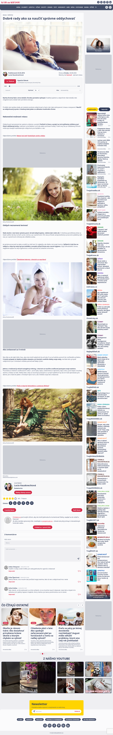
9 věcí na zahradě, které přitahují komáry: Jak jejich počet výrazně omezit (103, 310)
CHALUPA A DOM (103, 491)
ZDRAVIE (49, 7)
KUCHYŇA (100, 524)
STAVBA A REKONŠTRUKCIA (103, 461)
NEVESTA (100, 194)
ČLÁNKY (100, 322)
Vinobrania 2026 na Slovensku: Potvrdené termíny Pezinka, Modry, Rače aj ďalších (103, 156)
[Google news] (63, 726)
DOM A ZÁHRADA (103, 404)
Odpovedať (12, 571)
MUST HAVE (101, 210)
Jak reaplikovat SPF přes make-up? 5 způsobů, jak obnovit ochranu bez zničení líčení (102, 297)
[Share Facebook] (10, 503)
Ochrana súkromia (72, 719)
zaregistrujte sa (47, 521)
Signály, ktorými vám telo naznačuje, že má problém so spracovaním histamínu (103, 247)
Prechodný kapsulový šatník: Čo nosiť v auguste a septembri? (103, 168)
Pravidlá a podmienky (54, 719)
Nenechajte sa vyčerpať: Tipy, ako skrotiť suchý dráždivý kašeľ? (103, 326)
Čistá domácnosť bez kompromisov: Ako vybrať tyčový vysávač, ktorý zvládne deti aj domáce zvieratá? (103, 562)
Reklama (39, 719)
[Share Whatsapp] (15, 503)
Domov (5, 15)
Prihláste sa (17, 517)
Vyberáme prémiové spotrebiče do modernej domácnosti (102, 529)
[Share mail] (32, 503)
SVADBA (86, 7)
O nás (20, 719)
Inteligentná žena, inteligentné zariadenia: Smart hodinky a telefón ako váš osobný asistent (103, 343)
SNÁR (68, 7)
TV (96, 7)
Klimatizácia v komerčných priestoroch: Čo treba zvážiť (102, 481)
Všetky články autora (23, 492)
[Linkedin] (110, 2)
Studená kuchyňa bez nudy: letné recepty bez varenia (103, 542)
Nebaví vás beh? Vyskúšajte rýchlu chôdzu (31, 136)
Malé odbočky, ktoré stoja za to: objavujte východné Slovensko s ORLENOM (103, 361)
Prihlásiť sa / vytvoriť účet (42, 527)
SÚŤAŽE (92, 7)
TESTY (55, 7)
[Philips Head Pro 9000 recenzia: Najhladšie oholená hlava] (98, 669)
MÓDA (73, 7)
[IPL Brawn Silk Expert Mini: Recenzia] (98, 685)
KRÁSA (18, 7)
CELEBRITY (24, 7)
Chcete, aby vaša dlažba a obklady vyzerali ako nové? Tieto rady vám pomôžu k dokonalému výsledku (103, 430)
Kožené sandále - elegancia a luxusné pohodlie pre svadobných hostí (103, 215)
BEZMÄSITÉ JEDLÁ (103, 537)
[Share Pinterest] (23, 503)
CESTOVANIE (79, 7)
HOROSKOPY (61, 7)
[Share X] (19, 503)
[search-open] (110, 7)
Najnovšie (104, 109)
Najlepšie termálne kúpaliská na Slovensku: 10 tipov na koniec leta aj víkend (102, 181)
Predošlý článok (9, 510)
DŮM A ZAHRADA (103, 305)
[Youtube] (101, 2)
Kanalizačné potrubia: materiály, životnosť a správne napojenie (101, 498)
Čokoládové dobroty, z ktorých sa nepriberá (31, 259)
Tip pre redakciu (89, 719)
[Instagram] (104, 2)
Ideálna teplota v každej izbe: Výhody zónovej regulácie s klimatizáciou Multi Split (103, 512)
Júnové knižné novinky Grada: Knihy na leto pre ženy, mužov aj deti (103, 576)
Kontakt (29, 719)
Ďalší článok (77, 510)
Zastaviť (7, 90)
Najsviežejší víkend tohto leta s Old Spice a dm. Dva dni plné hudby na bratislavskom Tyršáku (103, 119)
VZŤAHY (38, 7)
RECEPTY (43, 7)
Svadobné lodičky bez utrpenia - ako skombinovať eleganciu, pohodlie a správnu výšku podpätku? (103, 201)
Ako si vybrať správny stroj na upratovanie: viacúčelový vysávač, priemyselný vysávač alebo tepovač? (103, 447)
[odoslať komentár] (78, 558)
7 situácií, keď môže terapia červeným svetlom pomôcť (103, 232)
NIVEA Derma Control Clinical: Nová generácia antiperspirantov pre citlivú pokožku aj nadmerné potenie (103, 378)
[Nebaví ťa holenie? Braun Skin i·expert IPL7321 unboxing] (70, 685)
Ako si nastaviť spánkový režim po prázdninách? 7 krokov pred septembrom (103, 278)
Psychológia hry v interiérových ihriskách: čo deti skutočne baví (103, 395)
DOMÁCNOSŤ (102, 422)
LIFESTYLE (32, 7)
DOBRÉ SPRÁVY (102, 355)
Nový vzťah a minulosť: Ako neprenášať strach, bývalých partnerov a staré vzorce (103, 265)
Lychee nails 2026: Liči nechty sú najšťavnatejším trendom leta (103, 142)
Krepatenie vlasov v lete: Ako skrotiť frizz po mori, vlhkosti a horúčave (103, 132)
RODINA (100, 273)
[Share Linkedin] (27, 503)
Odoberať (77, 711)
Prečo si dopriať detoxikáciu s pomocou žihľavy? (33, 386)
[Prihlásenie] (106, 7)
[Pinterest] (107, 2)
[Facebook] (98, 2)
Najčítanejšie (92, 109)
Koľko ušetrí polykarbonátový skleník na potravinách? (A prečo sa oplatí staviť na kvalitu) (103, 411)
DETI (99, 391)
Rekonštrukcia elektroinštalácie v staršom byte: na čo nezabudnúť (103, 467)
